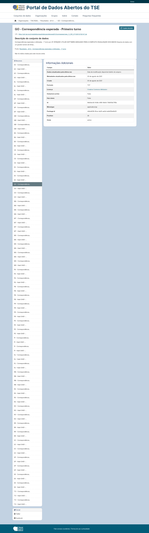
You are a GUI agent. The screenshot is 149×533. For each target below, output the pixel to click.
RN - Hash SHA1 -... (20, 376)
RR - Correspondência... (22, 423)
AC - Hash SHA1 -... (20, 69)
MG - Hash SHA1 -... (20, 257)
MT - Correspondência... (22, 218)
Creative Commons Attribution (97, 89)
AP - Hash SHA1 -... (20, 103)
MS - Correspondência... (22, 235)
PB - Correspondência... (22, 286)
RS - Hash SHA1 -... (20, 393)
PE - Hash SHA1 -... (20, 325)
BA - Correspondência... (22, 133)
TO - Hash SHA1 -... (20, 496)
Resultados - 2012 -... (48, 21)
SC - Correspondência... (22, 440)
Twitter (17, 514)
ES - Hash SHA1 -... (20, 171)
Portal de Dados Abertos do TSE (63, 7)
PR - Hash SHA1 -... (20, 308)
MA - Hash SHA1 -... (20, 205)
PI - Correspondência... (21, 338)
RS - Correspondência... (22, 389)
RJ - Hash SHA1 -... (20, 359)
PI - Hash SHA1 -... (20, 342)
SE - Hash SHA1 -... (20, 478)
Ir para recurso (128, 28)
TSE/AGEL (34, 21)
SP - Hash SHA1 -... (20, 461)
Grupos (54, 16)
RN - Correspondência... (22, 372)
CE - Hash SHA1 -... (20, 154)
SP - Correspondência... (22, 457)
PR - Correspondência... (22, 304)
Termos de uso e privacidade (80, 529)
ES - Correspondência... (22, 167)
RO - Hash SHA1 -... (20, 410)
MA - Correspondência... (22, 201)
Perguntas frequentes (92, 16)
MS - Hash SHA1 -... (20, 240)
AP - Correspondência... (22, 99)
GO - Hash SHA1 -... (20, 188)
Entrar (132, 2)
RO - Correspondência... (22, 406)
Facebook (19, 518)
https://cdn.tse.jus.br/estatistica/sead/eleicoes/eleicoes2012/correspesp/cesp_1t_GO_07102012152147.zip (53, 34)
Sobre (64, 16)
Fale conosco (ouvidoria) (62, 529)
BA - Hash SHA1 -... (20, 137)
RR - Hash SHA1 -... (20, 427)
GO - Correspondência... (66, 21)
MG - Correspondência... (22, 252)
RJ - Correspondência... (22, 355)
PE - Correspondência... (22, 321)
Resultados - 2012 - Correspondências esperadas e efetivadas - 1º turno (42, 49)
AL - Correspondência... (22, 82)
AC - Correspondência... (22, 65)
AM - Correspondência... (22, 116)
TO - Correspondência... (22, 491)
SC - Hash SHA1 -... (20, 444)
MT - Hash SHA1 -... (20, 222)
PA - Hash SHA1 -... (20, 274)
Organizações (41, 16)
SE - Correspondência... (22, 474)
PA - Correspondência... (22, 269)
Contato (74, 16)
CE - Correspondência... (22, 150)
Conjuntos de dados (22, 16)
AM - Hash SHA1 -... (20, 120)
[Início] (15, 21)
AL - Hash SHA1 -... (20, 86)
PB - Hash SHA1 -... (20, 291)
